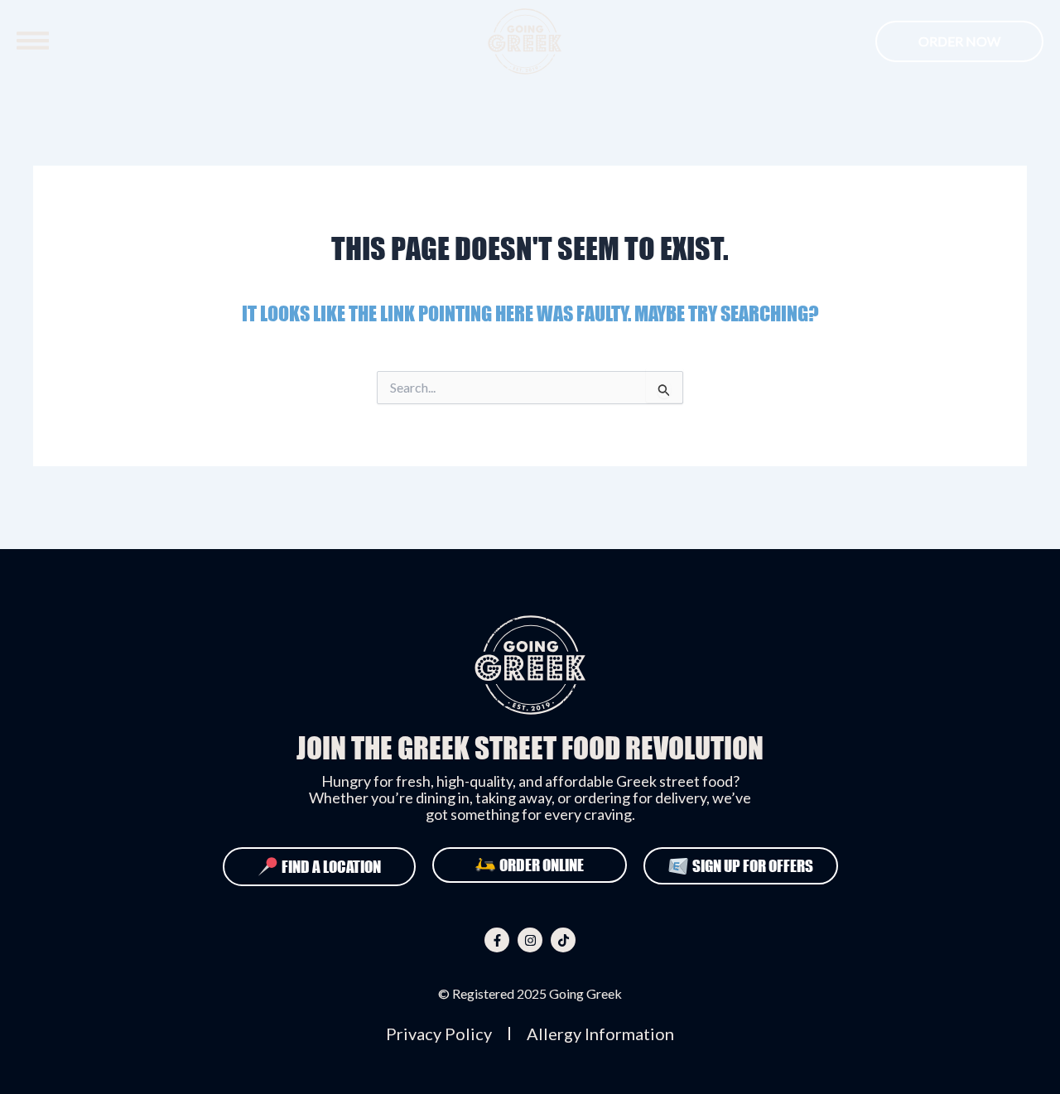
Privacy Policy (439, 1033)
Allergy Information (600, 1033)
